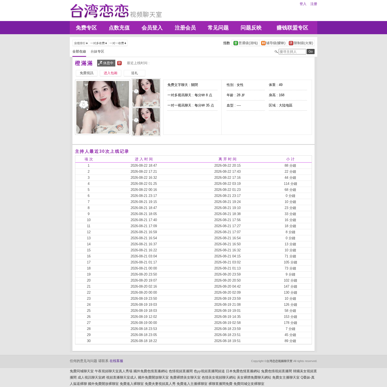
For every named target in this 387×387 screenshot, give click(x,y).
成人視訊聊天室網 (91, 377)
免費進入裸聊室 (132, 384)
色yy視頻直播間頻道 (209, 371)
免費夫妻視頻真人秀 (160, 384)
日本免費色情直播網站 (243, 371)
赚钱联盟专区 (292, 27)
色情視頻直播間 (181, 371)
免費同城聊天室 (82, 371)
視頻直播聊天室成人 (121, 377)
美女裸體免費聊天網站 (254, 377)
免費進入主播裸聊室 (192, 384)
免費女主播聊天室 (286, 377)
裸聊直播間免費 (220, 384)
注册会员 (185, 27)
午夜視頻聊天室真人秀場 (113, 371)
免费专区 (86, 27)
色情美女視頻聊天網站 (219, 377)
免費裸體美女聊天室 (185, 377)
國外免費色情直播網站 (150, 371)
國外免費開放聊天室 (153, 377)
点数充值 (119, 27)
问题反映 (251, 27)
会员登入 (152, 27)
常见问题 (218, 27)
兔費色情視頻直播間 (276, 371)
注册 (313, 4)
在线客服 (116, 361)
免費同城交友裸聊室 (249, 384)
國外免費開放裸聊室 (103, 384)
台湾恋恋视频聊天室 (279, 361)
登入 (303, 4)
